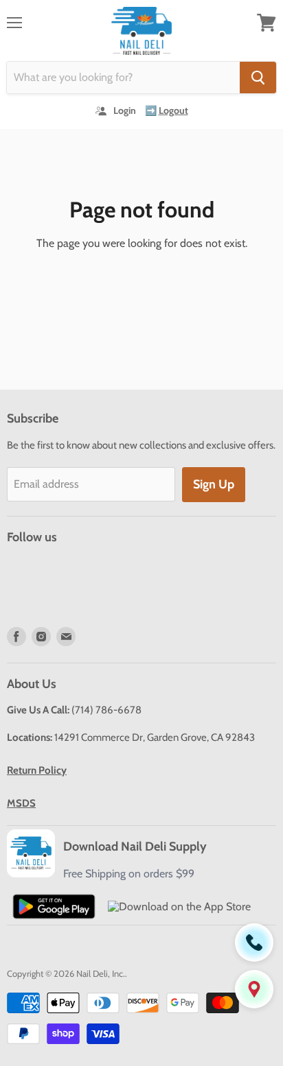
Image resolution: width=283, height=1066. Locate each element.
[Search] (258, 77)
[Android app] (54, 906)
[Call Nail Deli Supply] (254, 942)
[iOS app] (179, 906)
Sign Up (213, 484)
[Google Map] (254, 989)
